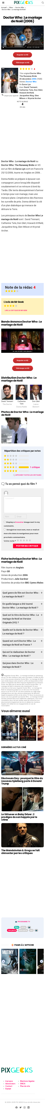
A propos (9, 1081)
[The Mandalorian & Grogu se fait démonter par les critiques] (22, 835)
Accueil (3, 7)
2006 (34, 79)
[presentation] (41, 391)
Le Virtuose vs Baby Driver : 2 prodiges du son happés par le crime (19, 817)
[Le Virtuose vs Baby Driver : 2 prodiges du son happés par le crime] (22, 799)
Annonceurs (10, 1084)
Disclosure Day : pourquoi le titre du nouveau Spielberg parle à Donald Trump (22, 781)
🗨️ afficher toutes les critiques (27, 475)
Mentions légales (27, 1081)
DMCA (22, 1084)
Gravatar (19, 522)
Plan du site (25, 1086)
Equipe (8, 1089)
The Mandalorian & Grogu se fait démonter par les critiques (20, 852)
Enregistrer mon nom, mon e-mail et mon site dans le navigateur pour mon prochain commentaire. (21, 533)
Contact (8, 1086)
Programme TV (24, 922)
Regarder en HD (22, 55)
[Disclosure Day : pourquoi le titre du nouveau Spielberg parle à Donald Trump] (22, 763)
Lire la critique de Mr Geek (16, 310)
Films (11, 7)
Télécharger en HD (22, 63)
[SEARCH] (43, 3)
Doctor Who (19, 7)
